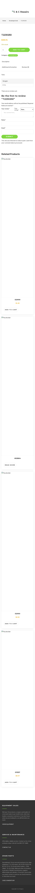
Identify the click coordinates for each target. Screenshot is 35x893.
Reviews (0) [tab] (25, 67)
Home (4, 20)
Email (3, 128)
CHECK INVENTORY (8, 880)
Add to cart (19, 50)
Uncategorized (13, 20)
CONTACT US (6, 847)
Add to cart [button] (11, 310)
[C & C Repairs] (20, 12)
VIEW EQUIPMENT (8, 824)
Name (3, 120)
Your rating (16, 109)
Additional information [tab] (9, 67)
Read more (10, 465)
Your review (5, 109)
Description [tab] (5, 61)
